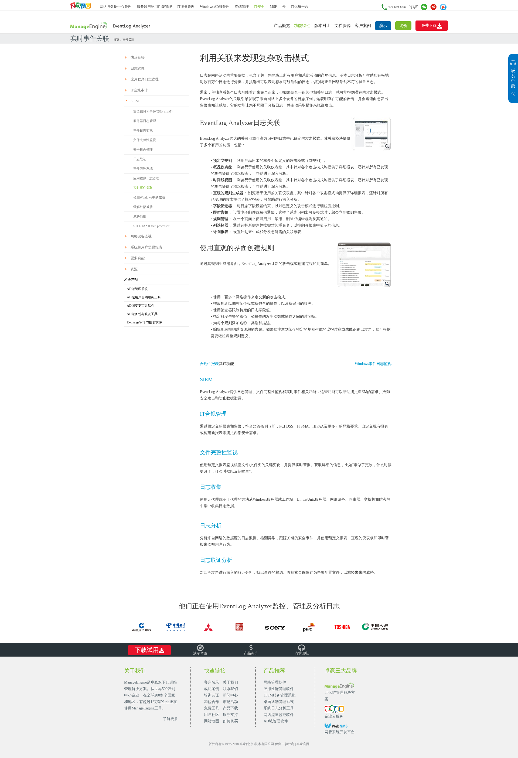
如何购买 (230, 721)
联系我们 (230, 689)
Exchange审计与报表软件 (144, 322)
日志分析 (210, 525)
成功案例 (211, 689)
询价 (403, 25)
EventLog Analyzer (111, 26)
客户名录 (211, 682)
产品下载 (230, 708)
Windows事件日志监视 (373, 364)
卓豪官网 (303, 744)
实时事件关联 (143, 188)
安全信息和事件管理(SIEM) (152, 111)
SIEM (206, 379)
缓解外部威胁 (143, 207)
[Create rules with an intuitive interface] (364, 264)
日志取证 (139, 159)
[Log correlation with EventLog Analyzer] (371, 133)
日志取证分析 (216, 560)
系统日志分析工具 (279, 708)
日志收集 (210, 487)
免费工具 (211, 708)
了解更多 (170, 719)
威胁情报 (139, 216)
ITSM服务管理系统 (279, 695)
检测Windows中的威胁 (149, 197)
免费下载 (429, 25)
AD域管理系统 (137, 289)
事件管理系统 (143, 168)
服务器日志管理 (144, 121)
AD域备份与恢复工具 (142, 314)
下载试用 (147, 650)
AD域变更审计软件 (140, 306)
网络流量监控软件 (279, 715)
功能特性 (302, 25)
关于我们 (230, 682)
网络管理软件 (275, 682)
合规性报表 (209, 364)
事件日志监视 (143, 130)
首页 (116, 39)
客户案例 (363, 25)
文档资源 (343, 25)
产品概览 (282, 25)
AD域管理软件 (276, 721)
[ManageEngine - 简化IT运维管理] (81, 5)
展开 (513, 81)
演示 (383, 25)
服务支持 (230, 715)
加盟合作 (211, 702)
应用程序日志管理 (146, 178)
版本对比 (322, 25)
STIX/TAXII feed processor (151, 226)
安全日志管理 (143, 150)
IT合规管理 (213, 414)
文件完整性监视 (144, 140)
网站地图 (211, 721)
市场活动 (230, 702)
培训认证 (211, 695)
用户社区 (211, 715)
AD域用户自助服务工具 (144, 297)
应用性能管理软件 (279, 689)
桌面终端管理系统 (279, 702)
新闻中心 (230, 695)
